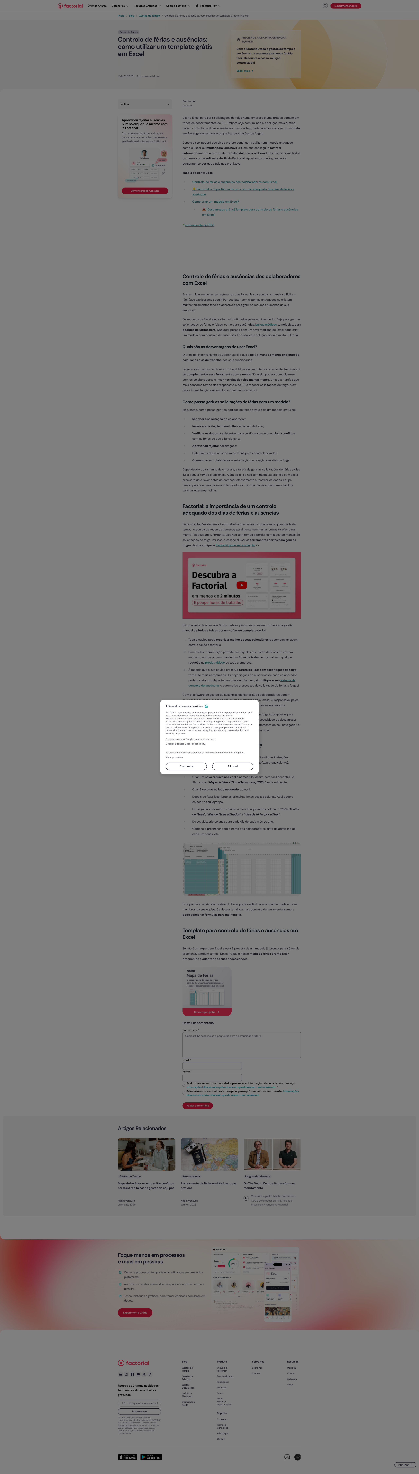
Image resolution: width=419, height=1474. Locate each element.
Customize (186, 766)
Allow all (233, 766)
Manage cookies (174, 757)
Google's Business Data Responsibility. (186, 743)
